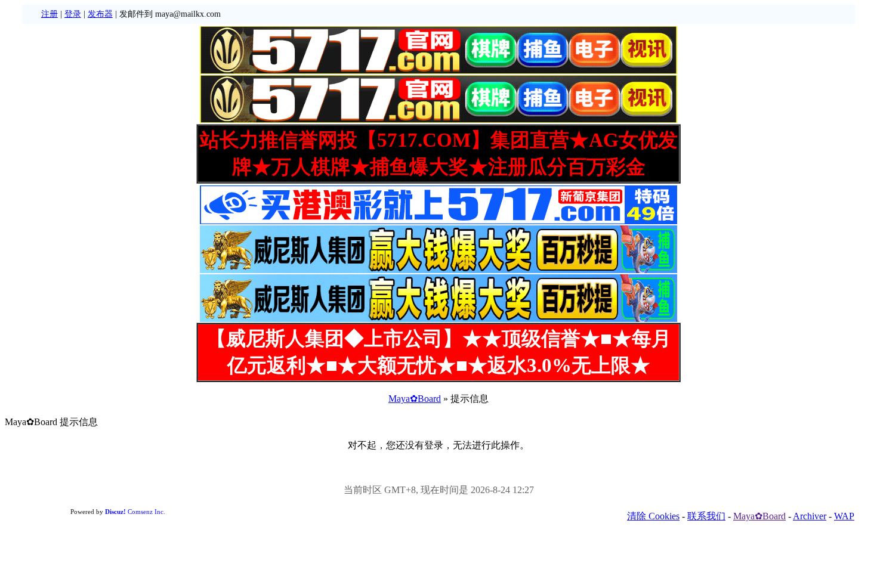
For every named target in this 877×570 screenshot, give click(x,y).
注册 (49, 14)
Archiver (809, 516)
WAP (844, 516)
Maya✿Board (414, 399)
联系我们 (706, 516)
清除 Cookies (653, 516)
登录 (72, 14)
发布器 (100, 14)
